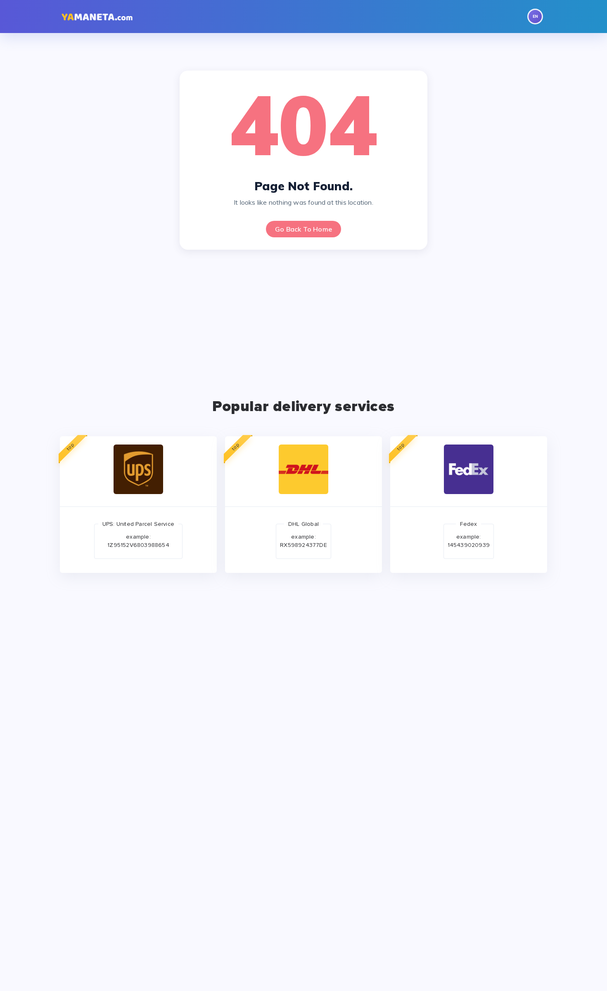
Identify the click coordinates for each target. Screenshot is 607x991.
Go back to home (303, 229)
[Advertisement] (303, 320)
